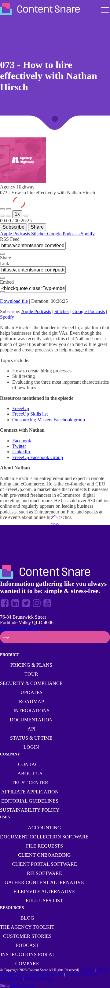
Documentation (31, 719)
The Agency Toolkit (27, 927)
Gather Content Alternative (44, 882)
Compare (27, 963)
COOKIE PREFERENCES (43, 974)
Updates (31, 692)
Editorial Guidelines (29, 800)
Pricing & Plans (31, 665)
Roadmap (31, 701)
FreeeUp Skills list (30, 413)
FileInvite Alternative (44, 891)
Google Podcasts (64, 233)
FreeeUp (20, 408)
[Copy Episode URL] (2, 278)
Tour (31, 674)
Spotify (88, 233)
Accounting (44, 827)
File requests (44, 845)
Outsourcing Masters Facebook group (48, 419)
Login (31, 747)
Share (37, 227)
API (31, 728)
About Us (29, 773)
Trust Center (30, 782)
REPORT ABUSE (38, 978)
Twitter (19, 446)
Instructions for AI (27, 954)
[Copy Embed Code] (2, 292)
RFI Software (44, 873)
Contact (30, 764)
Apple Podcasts (15, 233)
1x (17, 213)
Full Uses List (44, 900)
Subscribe (13, 227)
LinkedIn (21, 451)
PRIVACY (87, 970)
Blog (27, 918)
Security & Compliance (31, 683)
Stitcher (39, 233)
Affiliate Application (30, 791)
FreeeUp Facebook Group (37, 457)
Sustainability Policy (30, 810)
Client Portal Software (44, 864)
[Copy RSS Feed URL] (2, 254)
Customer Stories (27, 936)
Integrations (31, 710)
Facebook (21, 440)
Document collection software (44, 836)
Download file (14, 301)
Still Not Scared (22, 985)
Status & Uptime (31, 738)
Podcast (27, 945)
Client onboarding (44, 855)
